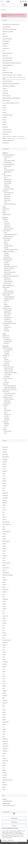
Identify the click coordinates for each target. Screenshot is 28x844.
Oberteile (6, 359)
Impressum (4, 840)
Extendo (4, 107)
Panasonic (4, 548)
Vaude (3, 789)
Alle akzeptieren (14, 818)
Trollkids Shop (5, 404)
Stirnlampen (6, 224)
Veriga (3, 683)
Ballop (3, 731)
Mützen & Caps (7, 414)
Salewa (4, 787)
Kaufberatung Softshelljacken (8, 85)
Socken (4, 210)
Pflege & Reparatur (6, 214)
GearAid (4, 478)
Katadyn (4, 719)
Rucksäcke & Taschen (7, 308)
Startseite (4, 88)
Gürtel (5, 202)
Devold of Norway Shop (7, 347)
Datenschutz (11, 840)
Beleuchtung (5, 219)
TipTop (3, 654)
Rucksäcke (6, 416)
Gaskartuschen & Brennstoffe (10, 234)
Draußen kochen (6, 287)
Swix (3, 625)
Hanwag (4, 485)
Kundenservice (5, 48)
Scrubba (4, 584)
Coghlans (4, 464)
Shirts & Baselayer (8, 349)
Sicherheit (4, 46)
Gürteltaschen (7, 319)
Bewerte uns (5, 36)
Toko (3, 656)
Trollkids (4, 666)
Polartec (4, 119)
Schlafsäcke (6, 300)
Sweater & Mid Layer (8, 368)
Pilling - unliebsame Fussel (8, 140)
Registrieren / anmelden (7, 31)
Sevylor (4, 587)
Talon (3, 628)
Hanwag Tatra (5, 134)
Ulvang (3, 671)
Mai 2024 (4, 799)
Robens (4, 570)
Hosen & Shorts (7, 361)
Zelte (5, 302)
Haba (3, 488)
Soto (3, 613)
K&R (3, 514)
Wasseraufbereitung (8, 281)
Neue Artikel (5, 90)
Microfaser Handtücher (9, 268)
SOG (3, 611)
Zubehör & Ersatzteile (8, 228)
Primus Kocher (5, 142)
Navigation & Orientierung (8, 251)
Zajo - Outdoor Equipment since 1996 (10, 102)
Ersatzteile (6, 325)
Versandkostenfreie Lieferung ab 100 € (10, 24)
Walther (4, 693)
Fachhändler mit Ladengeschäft (9, 29)
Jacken (5, 357)
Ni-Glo (3, 526)
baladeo (4, 729)
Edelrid (4, 714)
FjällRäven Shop (5, 355)
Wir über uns (5, 126)
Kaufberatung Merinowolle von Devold (10, 83)
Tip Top (4, 652)
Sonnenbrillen (7, 194)
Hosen (5, 158)
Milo (3, 767)
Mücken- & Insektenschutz (10, 272)
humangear (5, 492)
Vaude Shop (5, 421)
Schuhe (5, 412)
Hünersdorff (5, 495)
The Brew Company (6, 640)
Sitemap (4, 70)
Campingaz (4, 459)
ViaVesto (4, 685)
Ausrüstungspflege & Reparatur (9, 323)
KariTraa (4, 517)
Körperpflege (7, 264)
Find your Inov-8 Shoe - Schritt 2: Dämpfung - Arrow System (13, 78)
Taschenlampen (7, 226)
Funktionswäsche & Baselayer (10, 372)
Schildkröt (4, 579)
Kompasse (6, 255)
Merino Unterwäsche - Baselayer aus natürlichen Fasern (13, 137)
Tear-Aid (4, 635)
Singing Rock (5, 599)
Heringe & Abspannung (9, 296)
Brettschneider (5, 456)
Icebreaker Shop (6, 365)
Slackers (4, 603)
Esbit (3, 476)
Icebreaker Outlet (8, 341)
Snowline (4, 608)
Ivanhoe (4, 509)
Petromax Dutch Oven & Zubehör (9, 389)
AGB (3, 50)
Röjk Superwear (5, 572)
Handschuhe (7, 198)
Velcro (3, 681)
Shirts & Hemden (7, 183)
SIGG (3, 594)
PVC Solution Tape (6, 562)
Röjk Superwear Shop (7, 397)
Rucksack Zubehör (8, 321)
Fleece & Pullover (7, 179)
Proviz (3, 560)
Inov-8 (3, 717)
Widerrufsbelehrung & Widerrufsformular (11, 62)
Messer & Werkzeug (6, 238)
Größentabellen (5, 41)
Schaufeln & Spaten (8, 245)
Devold (3, 712)
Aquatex (4, 105)
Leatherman (5, 741)
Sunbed (4, 620)
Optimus (4, 538)
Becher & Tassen (7, 279)
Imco (3, 507)
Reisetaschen (7, 315)
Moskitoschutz (7, 270)
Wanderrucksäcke (8, 310)
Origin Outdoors (6, 541)
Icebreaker (4, 500)
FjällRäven (4, 471)
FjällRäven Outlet (7, 339)
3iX (3, 726)
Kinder (3, 173)
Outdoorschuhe (5, 208)
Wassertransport (7, 283)
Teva (3, 637)
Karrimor (4, 519)
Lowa (3, 755)
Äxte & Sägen (7, 240)
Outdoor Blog (5, 93)
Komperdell (5, 738)
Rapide (4, 782)
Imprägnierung (7, 327)
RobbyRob (4, 784)
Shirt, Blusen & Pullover (9, 169)
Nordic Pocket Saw (6, 531)
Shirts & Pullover (7, 410)
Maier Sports (5, 760)
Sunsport (4, 623)
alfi (3, 707)
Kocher (5, 232)
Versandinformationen (7, 60)
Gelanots (4, 112)
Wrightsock (4, 702)
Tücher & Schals (7, 200)
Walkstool (4, 690)
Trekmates (4, 664)
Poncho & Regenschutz (9, 192)
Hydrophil (4, 502)
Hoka (3, 736)
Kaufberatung (5, 43)
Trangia (4, 659)
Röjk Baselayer (7, 400)
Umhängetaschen (8, 317)
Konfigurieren (14, 822)
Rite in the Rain (5, 567)
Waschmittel (6, 330)
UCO (3, 668)
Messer (5, 241)
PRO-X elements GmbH (7, 779)
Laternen (6, 221)
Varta (3, 678)
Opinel (3, 536)
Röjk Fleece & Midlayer (9, 399)
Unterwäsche (7, 351)
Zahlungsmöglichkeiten (7, 65)
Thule (3, 647)
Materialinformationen (7, 81)
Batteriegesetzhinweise (7, 53)
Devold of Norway (6, 95)
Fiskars (3, 473)
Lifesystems (5, 748)
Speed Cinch (5, 615)
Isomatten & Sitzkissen (9, 298)
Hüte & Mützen (7, 196)
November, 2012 (6, 803)
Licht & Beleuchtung (8, 395)
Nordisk (4, 533)
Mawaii (4, 763)
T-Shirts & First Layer (8, 370)
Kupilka (4, 724)
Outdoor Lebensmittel (9, 291)
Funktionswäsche (8, 162)
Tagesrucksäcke (7, 311)
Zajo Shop (4, 429)
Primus (4, 558)
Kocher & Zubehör (6, 230)
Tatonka (4, 632)
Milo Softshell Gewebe (7, 114)
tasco (3, 630)
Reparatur (6, 328)
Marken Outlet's (5, 337)
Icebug (3, 505)
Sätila (3, 577)
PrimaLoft (4, 122)
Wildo (3, 697)
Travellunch (5, 661)
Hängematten (7, 306)
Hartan (3, 490)
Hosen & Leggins (7, 374)
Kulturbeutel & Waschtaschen (10, 266)
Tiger (3, 649)
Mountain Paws (5, 521)
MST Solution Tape (6, 524)
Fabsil (3, 734)
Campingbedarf (7, 260)
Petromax (4, 772)
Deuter (3, 709)
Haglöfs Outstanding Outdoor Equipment (11, 98)
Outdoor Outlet (5, 335)
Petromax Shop (5, 391)
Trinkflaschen (7, 277)
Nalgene (4, 770)
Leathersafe (5, 743)
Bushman (4, 461)
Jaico (3, 512)
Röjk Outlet (6, 343)
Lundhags (4, 758)
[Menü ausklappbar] (1, 1)
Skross (3, 601)
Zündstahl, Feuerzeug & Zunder (11, 249)
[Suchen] (25, 4)
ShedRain (4, 591)
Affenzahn (4, 451)
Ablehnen (14, 825)
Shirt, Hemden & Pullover (9, 160)
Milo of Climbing (6, 100)
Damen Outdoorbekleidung (8, 164)
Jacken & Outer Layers (9, 366)
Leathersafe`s (5, 746)
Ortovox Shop (5, 383)
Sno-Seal (4, 606)
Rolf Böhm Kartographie (7, 574)
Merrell (4, 765)
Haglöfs (4, 483)
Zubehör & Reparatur (8, 236)
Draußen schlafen (6, 294)
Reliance (4, 565)
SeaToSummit (5, 589)
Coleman (4, 466)
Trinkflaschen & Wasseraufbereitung (10, 275)
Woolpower (4, 700)
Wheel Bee (4, 695)
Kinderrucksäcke (7, 313)
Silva (3, 596)
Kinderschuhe (7, 186)
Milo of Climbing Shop (7, 378)
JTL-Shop (16, 842)
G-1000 (4, 110)
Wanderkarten (7, 257)
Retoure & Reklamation (7, 58)
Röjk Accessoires (7, 402)
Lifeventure (4, 750)
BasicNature (5, 447)
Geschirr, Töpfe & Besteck (8, 292)
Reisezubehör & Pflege (7, 258)
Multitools (6, 243)
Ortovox (4, 543)
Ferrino (4, 468)
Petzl (3, 553)
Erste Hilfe (6, 262)
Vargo (3, 676)
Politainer (4, 777)
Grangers (4, 480)
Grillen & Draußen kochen (9, 393)
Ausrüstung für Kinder (9, 188)
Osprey (4, 550)
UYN (3, 673)
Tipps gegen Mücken (7, 801)
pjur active (4, 775)
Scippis (4, 582)
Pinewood (4, 555)
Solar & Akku (7, 223)
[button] (20, 1)
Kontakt (4, 33)
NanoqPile (4, 117)
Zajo (3, 705)
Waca (3, 688)
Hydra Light (4, 497)
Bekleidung (6, 423)
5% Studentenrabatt (6, 129)
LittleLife (4, 753)
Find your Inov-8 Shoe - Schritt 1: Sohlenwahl (12, 74)
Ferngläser (6, 253)
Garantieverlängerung (7, 38)
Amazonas (4, 449)
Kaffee (5, 289)
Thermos (4, 644)
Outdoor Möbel (7, 274)
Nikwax (4, 529)
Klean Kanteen (5, 722)
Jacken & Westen (7, 156)
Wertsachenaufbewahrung (10, 203)
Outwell (4, 546)
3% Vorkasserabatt (6, 26)
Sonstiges (6, 247)
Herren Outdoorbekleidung (8, 154)
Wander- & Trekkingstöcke (8, 285)
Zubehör (4, 212)
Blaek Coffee (5, 454)
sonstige (4, 124)
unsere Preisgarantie (7, 131)
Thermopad (5, 642)
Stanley (4, 618)
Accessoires (6, 185)
